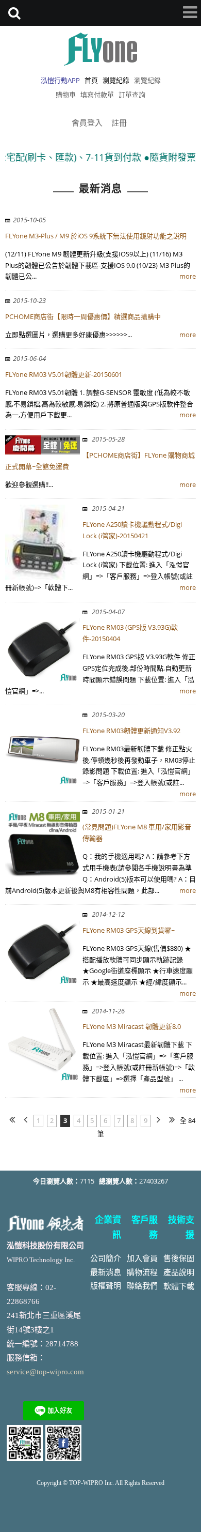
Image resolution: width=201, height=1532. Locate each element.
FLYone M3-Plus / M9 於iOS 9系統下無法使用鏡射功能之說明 (96, 235)
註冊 (119, 122)
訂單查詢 (132, 94)
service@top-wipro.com (45, 1372)
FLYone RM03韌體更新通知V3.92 (131, 730)
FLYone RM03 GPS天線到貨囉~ (128, 930)
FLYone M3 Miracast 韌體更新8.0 (131, 1026)
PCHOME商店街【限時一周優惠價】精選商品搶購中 (83, 316)
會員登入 (87, 122)
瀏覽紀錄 (147, 80)
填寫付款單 (97, 94)
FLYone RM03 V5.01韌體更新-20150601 (63, 374)
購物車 (66, 94)
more (187, 276)
